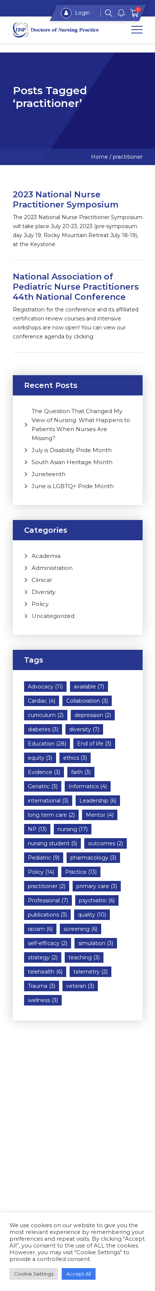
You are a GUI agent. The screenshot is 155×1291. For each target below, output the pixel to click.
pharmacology (93, 857)
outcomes (105, 843)
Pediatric (43, 857)
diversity (84, 729)
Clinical (42, 579)
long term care (51, 815)
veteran (80, 986)
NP (37, 829)
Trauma (41, 986)
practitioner (46, 886)
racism (40, 929)
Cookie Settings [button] (33, 1274)
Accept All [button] (78, 1274)
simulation (95, 943)
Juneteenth (48, 474)
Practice (81, 872)
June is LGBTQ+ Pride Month (73, 486)
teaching (84, 957)
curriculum (46, 715)
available (89, 686)
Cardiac (41, 700)
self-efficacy (47, 943)
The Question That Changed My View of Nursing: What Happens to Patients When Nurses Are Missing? (81, 424)
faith (81, 772)
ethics (75, 757)
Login (81, 12)
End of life (94, 743)
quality (92, 914)
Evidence (44, 772)
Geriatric (43, 786)
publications (47, 914)
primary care (96, 886)
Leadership (97, 800)
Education (47, 743)
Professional (48, 900)
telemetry (90, 971)
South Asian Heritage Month (72, 462)
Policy (40, 603)
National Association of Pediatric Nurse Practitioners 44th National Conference (76, 287)
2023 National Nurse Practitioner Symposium (66, 199)
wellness (43, 1000)
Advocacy (45, 686)
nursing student (52, 843)
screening (80, 929)
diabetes (43, 729)
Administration (52, 567)
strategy (43, 957)
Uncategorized (53, 615)
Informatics (87, 786)
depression (92, 715)
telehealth (45, 971)
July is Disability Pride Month (72, 450)
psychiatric (97, 900)
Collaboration (87, 700)
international (48, 800)
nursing (73, 829)
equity (40, 757)
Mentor (100, 815)
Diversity (43, 591)
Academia (46, 555)
